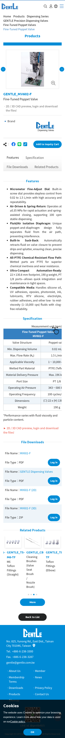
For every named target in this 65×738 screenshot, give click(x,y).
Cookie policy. (17, 721)
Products (18, 16)
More (33, 602)
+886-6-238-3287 (23, 657)
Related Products (46, 167)
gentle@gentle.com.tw (20, 662)
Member (40, 671)
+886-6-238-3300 (22, 651)
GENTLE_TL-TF (54, 555)
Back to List (33, 617)
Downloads (16, 688)
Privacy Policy (43, 688)
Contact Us (42, 694)
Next (62, 69)
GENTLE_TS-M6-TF (15, 555)
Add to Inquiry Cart (47, 144)
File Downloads (17, 167)
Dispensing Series (37, 16)
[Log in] (51, 6)
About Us (14, 671)
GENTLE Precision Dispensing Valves (25, 21)
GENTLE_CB (34, 552)
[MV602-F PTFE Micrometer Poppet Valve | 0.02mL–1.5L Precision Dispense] (10, 6)
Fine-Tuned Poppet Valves (19, 25)
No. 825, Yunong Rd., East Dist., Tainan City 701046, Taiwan (30, 643)
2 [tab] (31, 594)
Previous (3, 69)
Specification (35, 157)
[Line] (19, 144)
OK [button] (32, 732)
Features (13, 157)
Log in (54, 462)
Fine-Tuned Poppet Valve (19, 29)
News (38, 677)
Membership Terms (16, 679)
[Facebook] (14, 144)
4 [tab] (36, 594)
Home (7, 16)
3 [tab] (33, 594)
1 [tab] (28, 594)
